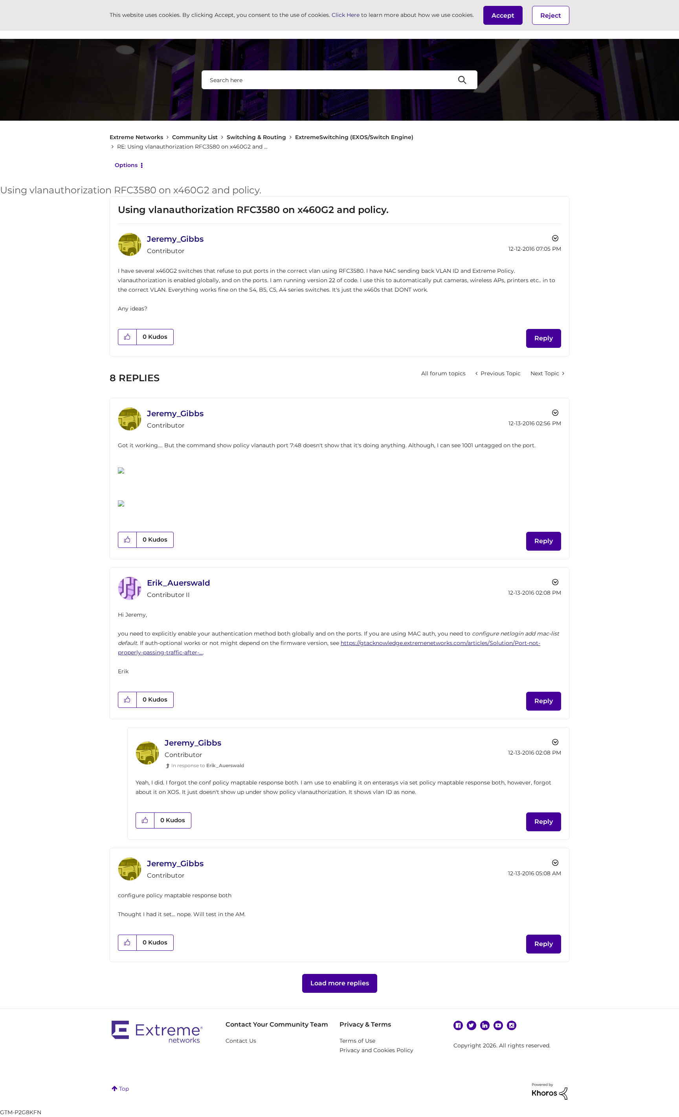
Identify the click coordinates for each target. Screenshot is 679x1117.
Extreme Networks (136, 137)
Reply (543, 338)
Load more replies (339, 983)
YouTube (498, 1025)
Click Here (346, 14)
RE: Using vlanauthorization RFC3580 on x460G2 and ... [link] (192, 146)
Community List (195, 137)
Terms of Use (357, 1040)
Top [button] (124, 1088)
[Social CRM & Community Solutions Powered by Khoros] (549, 1091)
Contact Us (241, 1040)
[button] (503, 15)
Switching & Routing (256, 137)
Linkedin (485, 1025)
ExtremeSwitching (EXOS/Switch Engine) (354, 137)
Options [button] (126, 165)
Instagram (511, 1025)
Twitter (471, 1025)
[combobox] (339, 79)
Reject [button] (550, 15)
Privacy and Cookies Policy (376, 1050)
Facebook (458, 1025)
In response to (207, 765)
